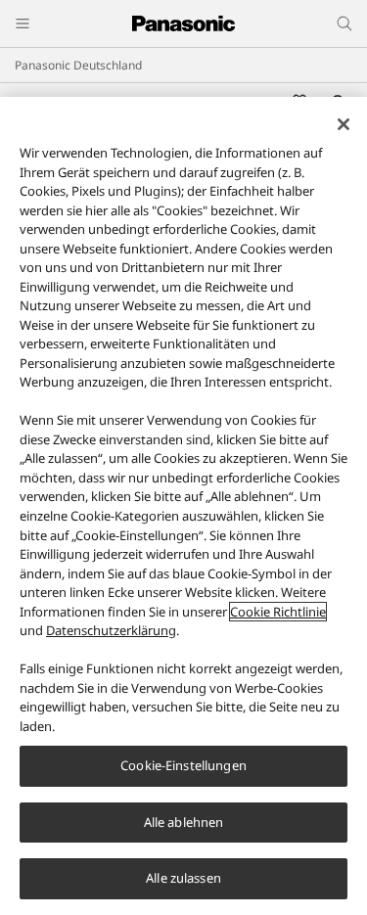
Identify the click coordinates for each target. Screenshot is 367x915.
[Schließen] (343, 124)
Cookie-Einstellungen (183, 765)
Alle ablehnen (184, 822)
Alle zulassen (183, 878)
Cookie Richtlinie (278, 611)
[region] (183, 506)
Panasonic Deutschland (78, 65)
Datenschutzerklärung (111, 630)
